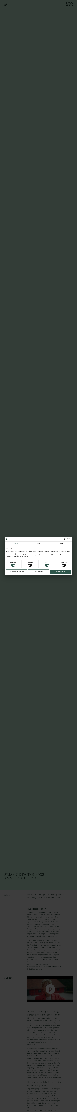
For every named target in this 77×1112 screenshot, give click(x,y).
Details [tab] (38, 543)
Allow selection (38, 571)
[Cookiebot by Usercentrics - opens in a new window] (64, 539)
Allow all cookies (60, 571)
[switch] (30, 565)
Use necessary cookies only (16, 571)
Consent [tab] (16, 543)
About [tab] (61, 543)
